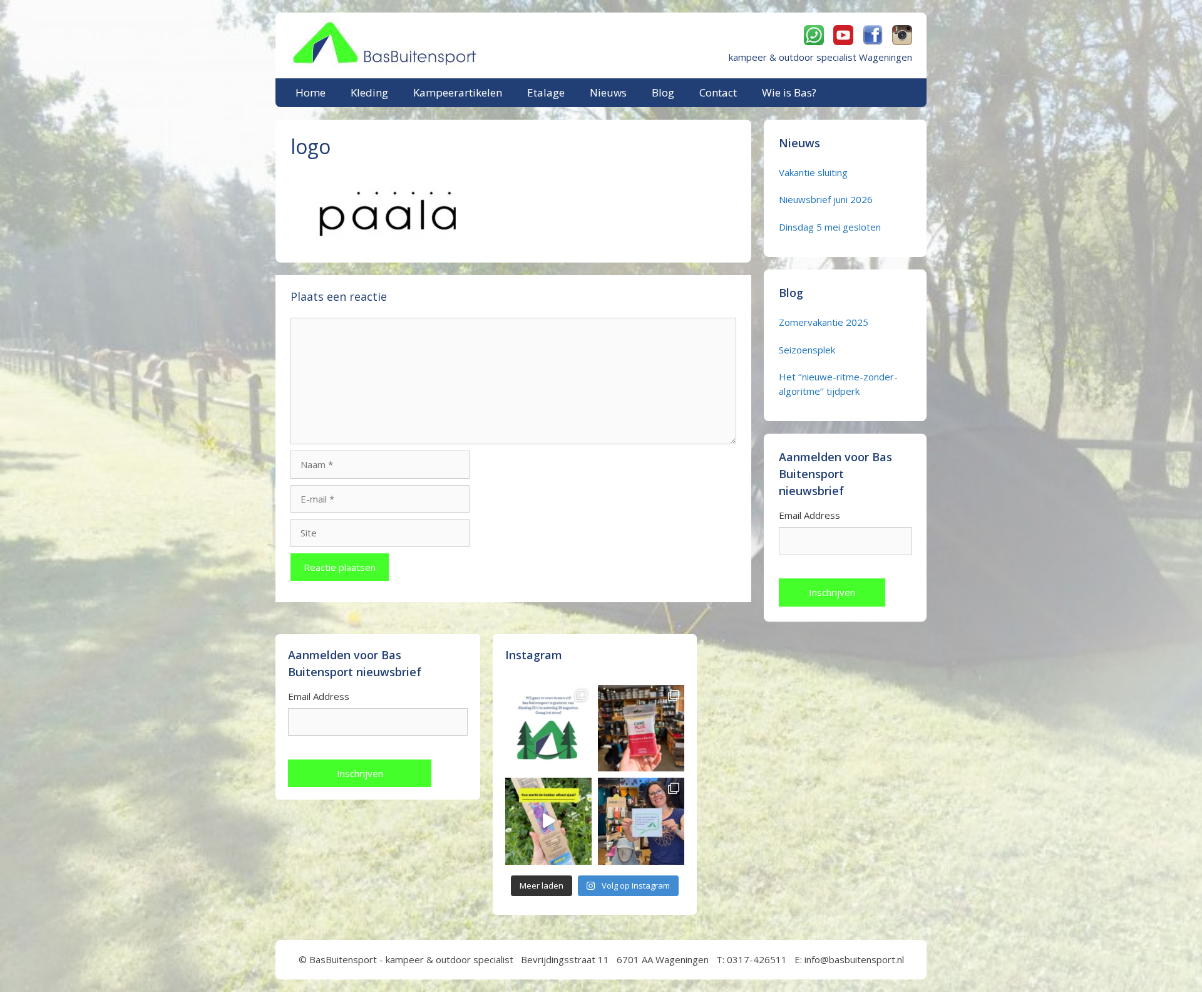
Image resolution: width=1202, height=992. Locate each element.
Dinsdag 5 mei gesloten (830, 227)
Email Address (809, 515)
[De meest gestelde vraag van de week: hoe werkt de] (548, 821)
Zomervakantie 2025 (823, 322)
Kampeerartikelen (457, 92)
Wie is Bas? (789, 92)
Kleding (369, 92)
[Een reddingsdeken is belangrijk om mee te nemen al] (641, 728)
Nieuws (608, 92)
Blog (663, 92)
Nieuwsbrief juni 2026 (826, 199)
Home (310, 92)
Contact (718, 92)
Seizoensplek (807, 349)
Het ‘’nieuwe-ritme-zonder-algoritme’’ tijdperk (838, 383)
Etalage (546, 92)
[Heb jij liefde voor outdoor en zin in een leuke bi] (641, 821)
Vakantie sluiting (813, 172)
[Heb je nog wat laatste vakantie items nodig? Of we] (548, 728)
